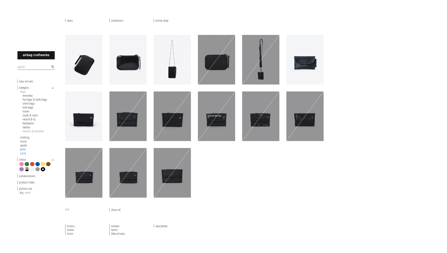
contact (115, 226)
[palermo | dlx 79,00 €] (172, 173)
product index (26, 182)
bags (23, 91)
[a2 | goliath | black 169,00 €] (83, 59)
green (27, 165)
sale (23, 153)
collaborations (27, 176)
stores (70, 230)
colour (22, 159)
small (28, 192)
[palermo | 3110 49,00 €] (260, 116)
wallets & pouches (33, 131)
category (24, 87)
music (23, 141)
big (21, 192)
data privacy (118, 233)
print (23, 149)
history (70, 226)
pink (22, 165)
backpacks (28, 123)
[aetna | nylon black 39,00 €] (128, 173)
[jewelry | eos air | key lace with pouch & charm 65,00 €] (260, 59)
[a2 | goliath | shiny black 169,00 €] (128, 59)
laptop (26, 127)
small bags (29, 103)
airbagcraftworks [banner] (36, 55)
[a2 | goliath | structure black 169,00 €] (216, 59)
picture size (25, 188)
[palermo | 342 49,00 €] (128, 116)
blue (38, 165)
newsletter (161, 226)
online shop (161, 20)
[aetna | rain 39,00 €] (83, 173)
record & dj (29, 119)
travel (26, 111)
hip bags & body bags (35, 99)
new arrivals (26, 81)
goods (23, 145)
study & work (30, 115)
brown (49, 165)
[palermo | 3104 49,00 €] (305, 116)
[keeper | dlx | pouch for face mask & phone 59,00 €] (172, 59)
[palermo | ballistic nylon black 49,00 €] (172, 116)
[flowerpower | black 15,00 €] (305, 59)
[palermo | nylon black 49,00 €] (83, 116)
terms (114, 230)
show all (116, 210)
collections (117, 20)
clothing (24, 137)
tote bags (28, 107)
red (32, 165)
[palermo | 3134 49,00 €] (216, 116)
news (70, 20)
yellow (43, 165)
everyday (28, 95)
